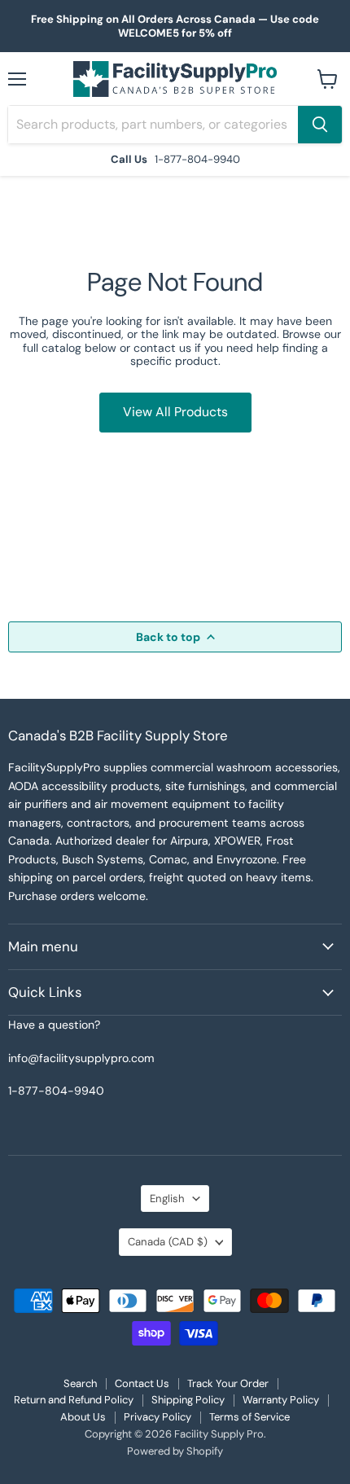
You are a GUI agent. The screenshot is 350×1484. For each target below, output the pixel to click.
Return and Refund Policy (73, 1400)
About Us (83, 1417)
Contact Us (142, 1383)
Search (80, 1383)
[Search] (320, 124)
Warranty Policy (281, 1400)
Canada (168, 1242)
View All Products (175, 411)
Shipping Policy (188, 1400)
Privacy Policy (157, 1417)
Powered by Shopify (175, 1451)
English (167, 1198)
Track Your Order (228, 1383)
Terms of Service (249, 1417)
